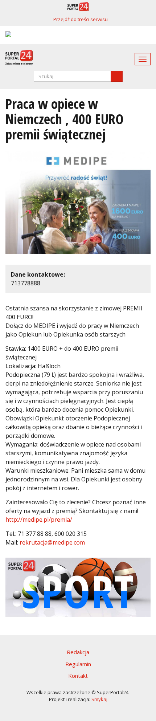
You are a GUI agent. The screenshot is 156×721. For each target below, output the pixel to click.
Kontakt (78, 675)
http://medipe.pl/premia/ (38, 520)
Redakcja (78, 652)
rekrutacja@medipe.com (52, 542)
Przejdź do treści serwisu (80, 19)
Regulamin (78, 664)
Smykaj (99, 699)
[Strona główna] (16, 57)
